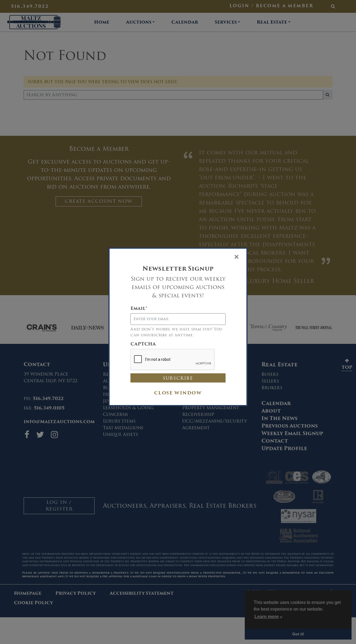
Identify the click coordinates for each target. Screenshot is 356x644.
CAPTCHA (143, 344)
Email (138, 308)
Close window (178, 392)
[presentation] (172, 360)
